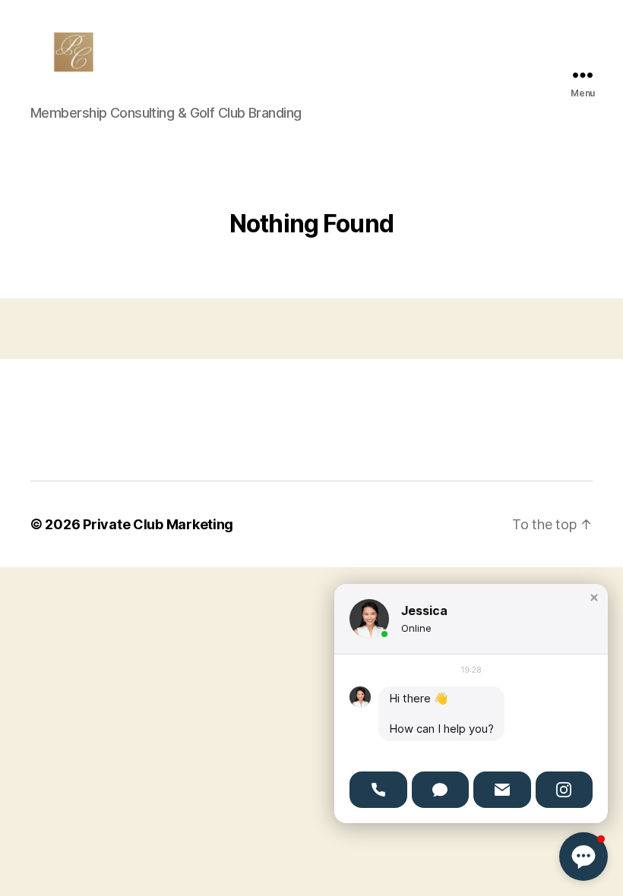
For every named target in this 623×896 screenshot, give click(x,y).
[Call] (378, 789)
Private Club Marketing (158, 524)
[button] (594, 597)
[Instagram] (564, 789)
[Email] (502, 789)
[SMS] (441, 789)
